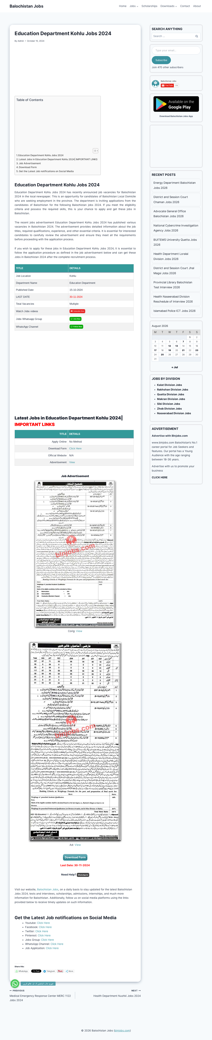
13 (176, 346)
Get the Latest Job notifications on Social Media (46, 171)
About (197, 6)
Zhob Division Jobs (169, 408)
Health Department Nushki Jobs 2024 (117, 993)
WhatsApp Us (83, 875)
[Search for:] (176, 36)
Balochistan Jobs (47, 889)
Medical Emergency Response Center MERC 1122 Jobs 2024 (40, 995)
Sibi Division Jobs (168, 403)
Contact (185, 6)
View (72, 462)
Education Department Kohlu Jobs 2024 (40, 155)
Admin (21, 41)
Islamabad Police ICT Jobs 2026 (174, 310)
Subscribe (161, 60)
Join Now (76, 319)
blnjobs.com (122, 1030)
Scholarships (149, 6)
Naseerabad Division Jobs (174, 413)
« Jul (174, 367)
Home (122, 6)
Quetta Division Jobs (170, 394)
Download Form (28, 167)
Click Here (75, 448)
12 (169, 346)
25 (162, 354)
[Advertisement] (75, 69)
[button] (15, 983)
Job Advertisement (30, 163)
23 (196, 350)
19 (169, 350)
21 (183, 350)
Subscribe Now (78, 311)
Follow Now (77, 326)
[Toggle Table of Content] (93, 150)
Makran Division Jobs (171, 399)
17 (155, 350)
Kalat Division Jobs (169, 384)
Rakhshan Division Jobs (172, 389)
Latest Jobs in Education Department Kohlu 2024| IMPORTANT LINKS (58, 159)
